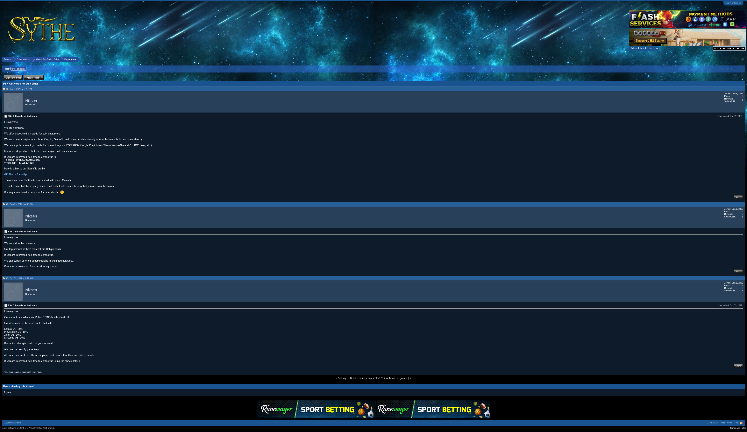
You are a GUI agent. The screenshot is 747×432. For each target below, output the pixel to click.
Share (738, 197)
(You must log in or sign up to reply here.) (23, 372)
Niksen (31, 101)
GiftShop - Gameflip (15, 174)
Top (736, 423)
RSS (741, 423)
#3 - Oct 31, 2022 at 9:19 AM (19, 278)
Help (723, 423)
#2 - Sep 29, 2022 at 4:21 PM (19, 204)
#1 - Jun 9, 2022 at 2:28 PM (19, 89)
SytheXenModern (12, 423)
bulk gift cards (18, 69)
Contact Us (713, 423)
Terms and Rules (738, 428)
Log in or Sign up (733, 3)
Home (729, 423)
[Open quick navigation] (743, 59)
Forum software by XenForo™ (28, 428)
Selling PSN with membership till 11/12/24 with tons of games (373, 378)
